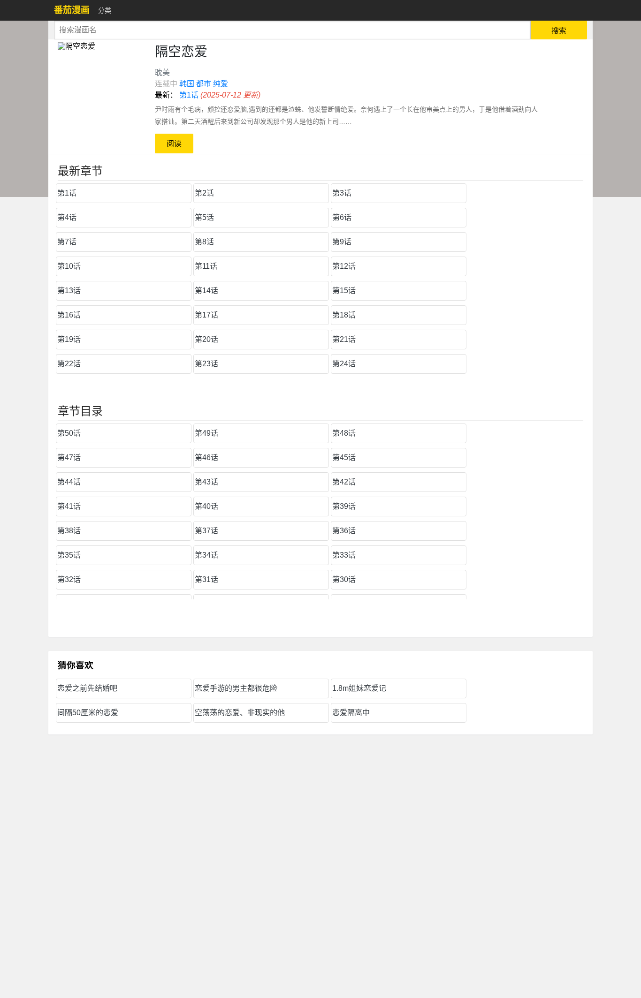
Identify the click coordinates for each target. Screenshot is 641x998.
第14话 (206, 291)
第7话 (66, 242)
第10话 (69, 266)
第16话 (69, 315)
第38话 (69, 531)
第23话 (206, 364)
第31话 (206, 579)
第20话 (206, 339)
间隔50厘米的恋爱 (87, 713)
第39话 (344, 506)
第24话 (344, 364)
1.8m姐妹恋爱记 (359, 688)
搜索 (558, 31)
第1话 (188, 95)
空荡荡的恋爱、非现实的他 (240, 713)
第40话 (206, 506)
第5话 (204, 217)
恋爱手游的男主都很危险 (236, 688)
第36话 (344, 531)
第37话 (206, 531)
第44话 (69, 482)
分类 (104, 10)
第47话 (69, 457)
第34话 (206, 555)
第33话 (344, 555)
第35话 (69, 555)
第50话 (69, 433)
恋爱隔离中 (351, 713)
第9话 (341, 242)
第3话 (341, 193)
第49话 (206, 433)
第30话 (344, 579)
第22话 (69, 364)
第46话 (206, 457)
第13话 (69, 291)
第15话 (344, 291)
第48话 (344, 433)
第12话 (344, 266)
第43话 (206, 482)
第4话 (66, 217)
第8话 (204, 242)
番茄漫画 (72, 10)
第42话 (344, 482)
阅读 (174, 144)
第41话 (69, 506)
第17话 (206, 315)
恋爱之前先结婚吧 (87, 688)
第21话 (344, 339)
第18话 (344, 315)
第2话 (204, 193)
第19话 (69, 339)
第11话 (206, 266)
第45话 (344, 457)
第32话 (69, 579)
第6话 (341, 217)
